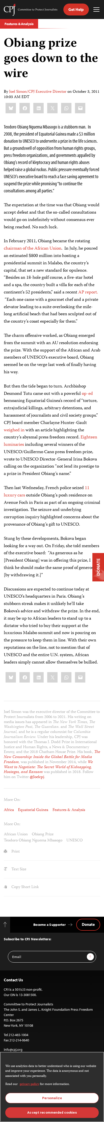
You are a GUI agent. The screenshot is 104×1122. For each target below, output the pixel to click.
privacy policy (29, 1084)
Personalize (52, 1098)
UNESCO (74, 840)
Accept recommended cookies (51, 1112)
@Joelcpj (37, 777)
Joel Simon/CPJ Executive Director (37, 92)
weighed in (14, 430)
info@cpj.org (13, 1049)
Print (15, 851)
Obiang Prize (43, 834)
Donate (88, 924)
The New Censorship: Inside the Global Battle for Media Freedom (52, 757)
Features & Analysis (19, 24)
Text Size (18, 869)
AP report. (88, 292)
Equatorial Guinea (33, 810)
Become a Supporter (49, 924)
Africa (9, 810)
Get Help (76, 9)
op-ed (87, 394)
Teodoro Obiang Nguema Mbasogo (33, 840)
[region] (52, 1087)
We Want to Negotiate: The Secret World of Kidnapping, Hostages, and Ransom (48, 767)
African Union (16, 834)
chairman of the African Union (32, 248)
